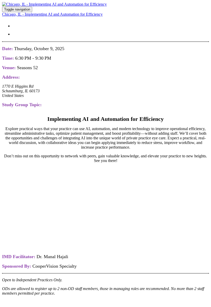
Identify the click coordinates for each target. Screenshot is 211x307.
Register (26, 33)
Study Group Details (45, 25)
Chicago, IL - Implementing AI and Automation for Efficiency (52, 14)
